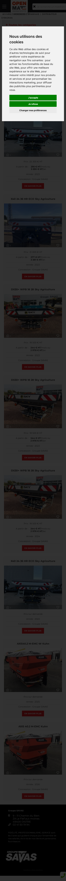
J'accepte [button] (33, 97)
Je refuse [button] (33, 104)
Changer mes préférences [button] (33, 110)
